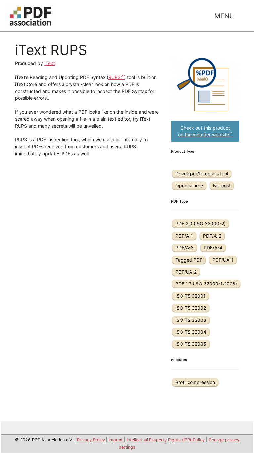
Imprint (116, 439)
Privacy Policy (91, 439)
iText (49, 63)
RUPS (114, 77)
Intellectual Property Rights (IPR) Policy (166, 439)
